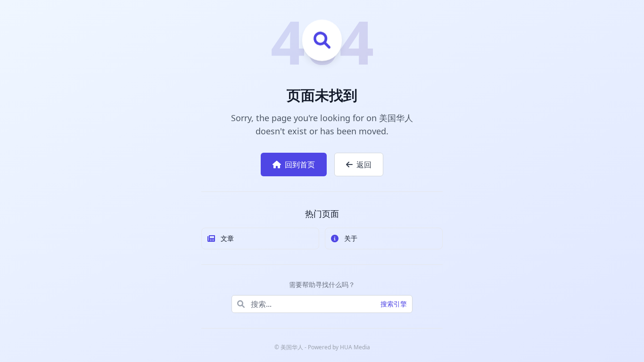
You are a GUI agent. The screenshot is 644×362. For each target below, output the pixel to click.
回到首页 (300, 164)
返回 (364, 164)
